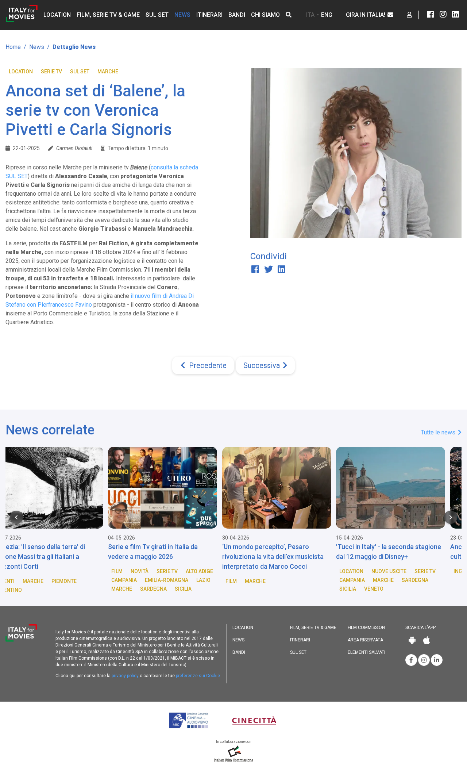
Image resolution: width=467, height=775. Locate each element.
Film (17, 571)
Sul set (157, 14)
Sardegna (53, 589)
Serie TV (51, 71)
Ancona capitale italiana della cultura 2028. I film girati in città (396, 551)
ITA (310, 14)
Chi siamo (265, 14)
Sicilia (83, 589)
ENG (326, 14)
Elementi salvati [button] (366, 652)
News (182, 14)
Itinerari (209, 14)
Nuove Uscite (288, 571)
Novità (40, 571)
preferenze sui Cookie (198, 675)
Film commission (366, 627)
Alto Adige (99, 571)
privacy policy (125, 675)
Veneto (273, 589)
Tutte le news (439, 432)
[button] (288, 14)
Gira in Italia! (366, 14)
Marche (107, 71)
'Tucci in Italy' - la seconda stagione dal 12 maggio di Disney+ (288, 551)
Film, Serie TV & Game (108, 14)
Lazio (103, 580)
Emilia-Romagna (66, 580)
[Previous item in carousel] (16, 517)
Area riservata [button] (365, 639)
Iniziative (366, 571)
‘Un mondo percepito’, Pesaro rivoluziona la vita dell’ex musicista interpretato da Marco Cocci (173, 556)
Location (57, 14)
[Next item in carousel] (450, 517)
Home (13, 46)
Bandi (236, 14)
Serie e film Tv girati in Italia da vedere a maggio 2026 (53, 551)
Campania (24, 580)
